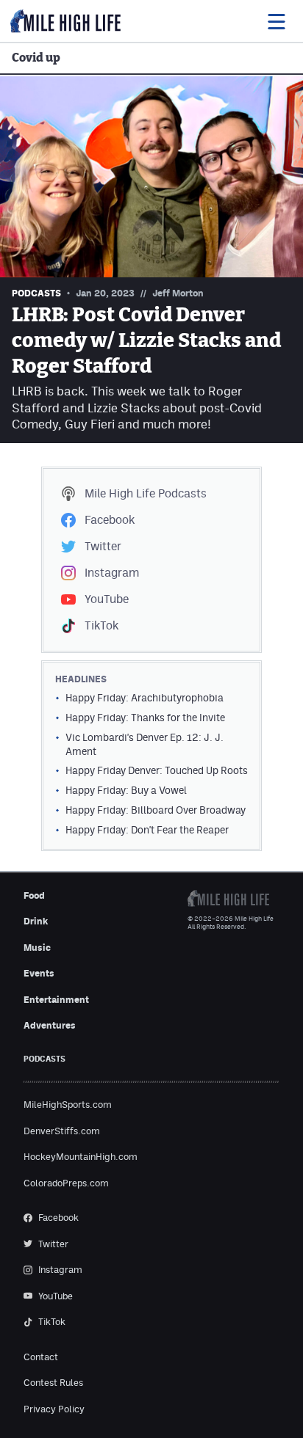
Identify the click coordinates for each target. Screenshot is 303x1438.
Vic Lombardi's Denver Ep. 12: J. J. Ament (144, 744)
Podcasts (146, 493)
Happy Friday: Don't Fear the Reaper (147, 830)
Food (34, 895)
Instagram (112, 573)
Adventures (50, 1025)
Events (39, 973)
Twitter (103, 546)
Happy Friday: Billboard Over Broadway (155, 810)
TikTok (101, 625)
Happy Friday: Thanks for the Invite (145, 717)
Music (37, 947)
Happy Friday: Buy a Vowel (126, 790)
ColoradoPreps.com (66, 1183)
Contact (41, 1356)
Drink (36, 921)
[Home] (65, 21)
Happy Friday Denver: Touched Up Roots (156, 770)
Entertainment (56, 999)
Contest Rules (53, 1382)
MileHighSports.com (68, 1104)
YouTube (107, 599)
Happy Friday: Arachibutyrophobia (144, 698)
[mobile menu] (276, 21)
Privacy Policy (54, 1409)
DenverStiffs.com (62, 1130)
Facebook (110, 520)
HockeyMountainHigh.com (81, 1156)
